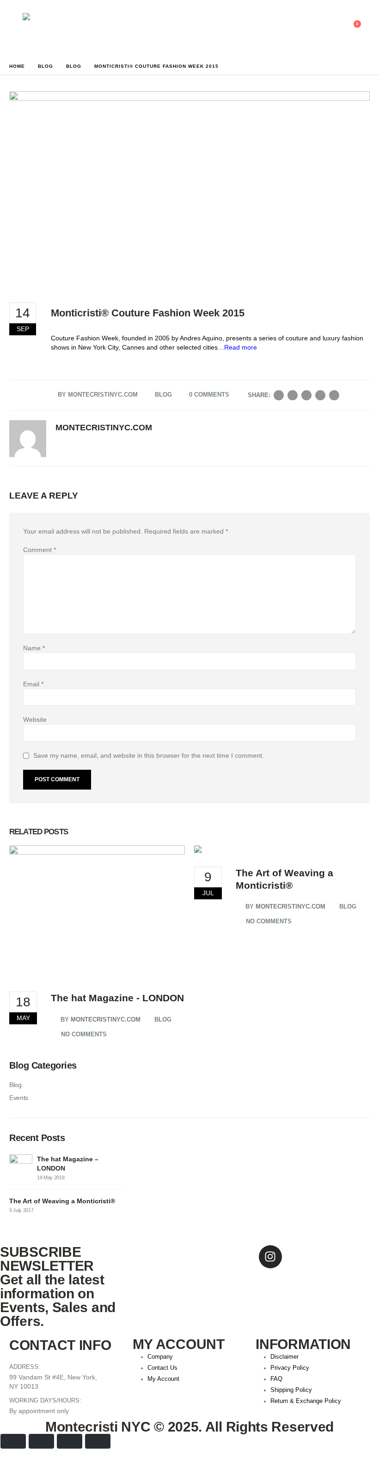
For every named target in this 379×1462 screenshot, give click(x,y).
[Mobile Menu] (16, 28)
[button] (309, 29)
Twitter (292, 395)
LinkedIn (306, 395)
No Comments (84, 1034)
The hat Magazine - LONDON (117, 997)
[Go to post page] (20, 1165)
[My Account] (330, 29)
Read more (240, 347)
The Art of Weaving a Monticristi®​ (62, 1201)
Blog (163, 394)
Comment (39, 549)
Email (334, 395)
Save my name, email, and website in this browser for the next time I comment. (148, 756)
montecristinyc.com (103, 394)
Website (35, 719)
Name (34, 648)
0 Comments (209, 394)
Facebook (279, 395)
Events (18, 1097)
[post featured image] (97, 911)
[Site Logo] (48, 24)
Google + (320, 395)
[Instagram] (270, 1256)
